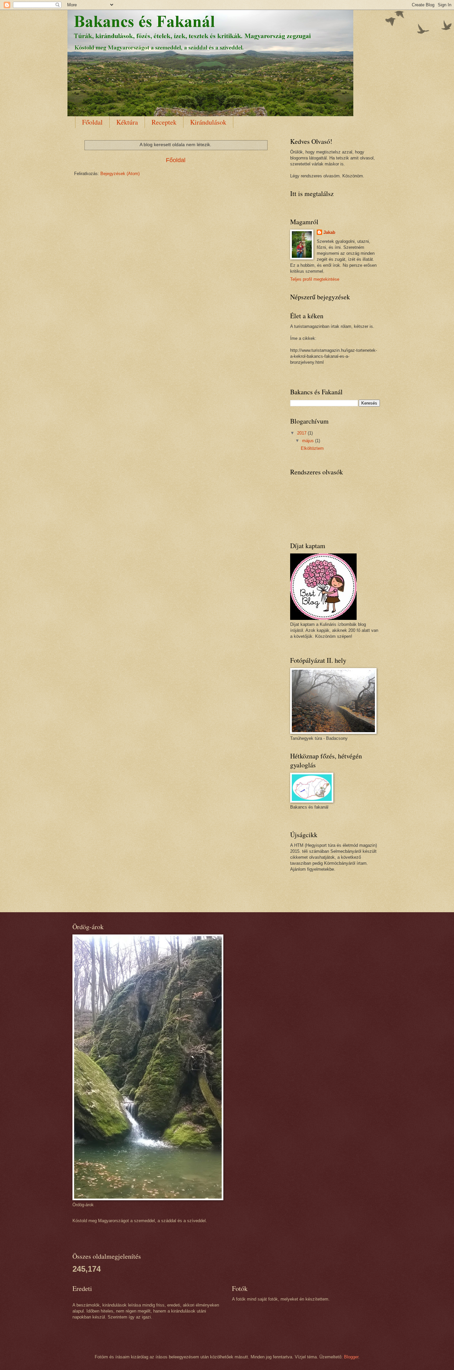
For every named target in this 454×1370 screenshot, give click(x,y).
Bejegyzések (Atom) (120, 173)
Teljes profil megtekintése (314, 279)
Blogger (351, 1356)
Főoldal (92, 122)
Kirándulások (208, 122)
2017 (302, 433)
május (308, 440)
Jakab (329, 232)
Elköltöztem (312, 448)
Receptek (164, 122)
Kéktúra (127, 122)
